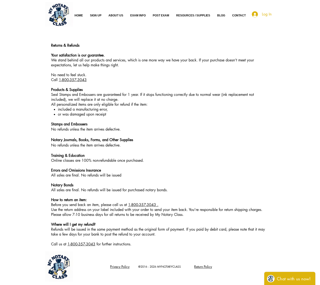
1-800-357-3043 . (143, 204)
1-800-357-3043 (73, 79)
